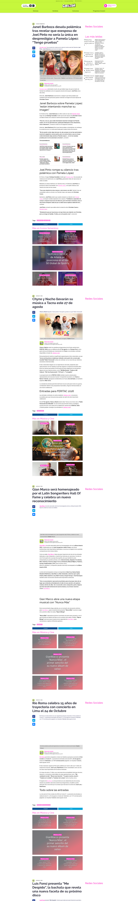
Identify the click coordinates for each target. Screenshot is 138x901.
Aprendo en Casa (59, 1)
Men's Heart (42, 156)
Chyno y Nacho (40, 410)
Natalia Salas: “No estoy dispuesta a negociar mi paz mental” (70, 279)
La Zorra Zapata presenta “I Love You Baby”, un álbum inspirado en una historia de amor (44, 238)
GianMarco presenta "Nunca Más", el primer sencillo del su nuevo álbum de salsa (44, 469)
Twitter (71, 224)
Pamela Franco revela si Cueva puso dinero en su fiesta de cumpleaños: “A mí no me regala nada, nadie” (69, 160)
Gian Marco (42, 506)
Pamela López (43, 47)
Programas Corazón (99, 11)
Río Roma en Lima (46, 804)
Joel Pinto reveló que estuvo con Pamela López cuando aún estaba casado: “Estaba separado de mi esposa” (46, 148)
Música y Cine (39, 295)
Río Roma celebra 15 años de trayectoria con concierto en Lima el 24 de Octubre (70, 428)
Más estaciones (78, 1)
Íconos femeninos (40, 23)
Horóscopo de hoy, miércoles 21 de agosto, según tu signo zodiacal (100, 62)
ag (49, 220)
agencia (46, 220)
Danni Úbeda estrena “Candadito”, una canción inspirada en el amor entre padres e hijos (70, 683)
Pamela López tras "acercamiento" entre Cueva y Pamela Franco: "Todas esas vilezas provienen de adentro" (45, 161)
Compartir (46, 224)
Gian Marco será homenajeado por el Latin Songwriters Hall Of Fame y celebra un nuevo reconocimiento (44, 428)
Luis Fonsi (42, 900)
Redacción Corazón (48, 83)
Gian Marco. (46, 588)
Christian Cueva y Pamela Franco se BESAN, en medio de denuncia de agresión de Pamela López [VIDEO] (100, 55)
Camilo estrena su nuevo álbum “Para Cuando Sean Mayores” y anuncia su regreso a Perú (70, 470)
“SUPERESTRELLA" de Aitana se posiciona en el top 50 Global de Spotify (57, 259)
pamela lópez (40, 220)
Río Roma (42, 757)
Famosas (35, 11)
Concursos (75, 11)
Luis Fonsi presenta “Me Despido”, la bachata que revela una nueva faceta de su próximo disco (57, 449)
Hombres (55, 11)
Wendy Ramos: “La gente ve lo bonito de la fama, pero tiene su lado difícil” (45, 279)
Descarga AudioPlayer (68, 1)
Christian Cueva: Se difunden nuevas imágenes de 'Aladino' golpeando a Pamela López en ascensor (100, 70)
